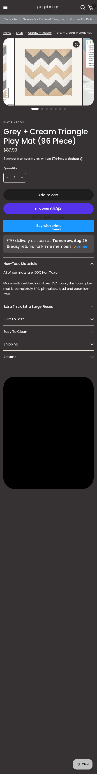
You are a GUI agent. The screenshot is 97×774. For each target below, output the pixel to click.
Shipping (10, 344)
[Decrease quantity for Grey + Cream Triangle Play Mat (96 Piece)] (7, 177)
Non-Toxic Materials (20, 263)
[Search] (83, 7)
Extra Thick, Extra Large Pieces (28, 306)
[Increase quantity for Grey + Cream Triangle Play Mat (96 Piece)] (22, 177)
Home (7, 33)
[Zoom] (76, 44)
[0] (90, 7)
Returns (9, 356)
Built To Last (13, 319)
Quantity (10, 168)
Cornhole (10, 19)
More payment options (48, 217)
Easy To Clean (15, 331)
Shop (19, 33)
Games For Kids (81, 19)
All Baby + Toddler (40, 33)
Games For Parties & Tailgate (43, 19)
